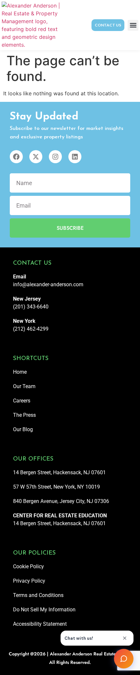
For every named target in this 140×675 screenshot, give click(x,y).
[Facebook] (16, 156)
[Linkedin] (74, 156)
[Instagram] (55, 156)
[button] (133, 25)
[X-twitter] (35, 156)
